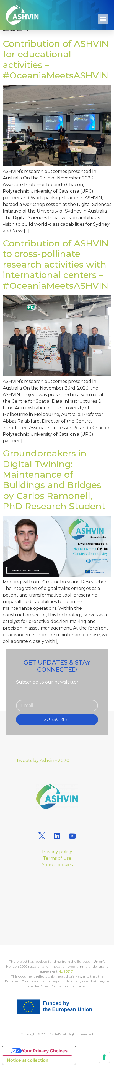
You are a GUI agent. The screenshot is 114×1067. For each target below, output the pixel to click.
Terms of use (57, 858)
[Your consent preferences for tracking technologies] (104, 1057)
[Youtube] (72, 836)
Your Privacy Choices (45, 1051)
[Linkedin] (57, 836)
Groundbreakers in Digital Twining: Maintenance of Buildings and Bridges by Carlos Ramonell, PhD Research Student (54, 479)
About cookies (57, 864)
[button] (103, 19)
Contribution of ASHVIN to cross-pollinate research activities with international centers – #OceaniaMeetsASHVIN (55, 264)
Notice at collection (27, 1060)
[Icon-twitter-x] (42, 836)
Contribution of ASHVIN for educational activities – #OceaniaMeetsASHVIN (55, 59)
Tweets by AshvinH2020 (42, 760)
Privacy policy (57, 851)
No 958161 (66, 971)
